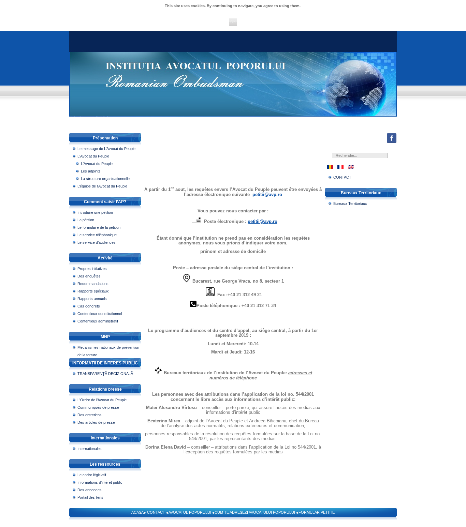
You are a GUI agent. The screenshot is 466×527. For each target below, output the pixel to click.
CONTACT (156, 512)
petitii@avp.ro (267, 194)
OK (233, 22)
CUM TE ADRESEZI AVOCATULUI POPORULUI (255, 512)
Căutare (386, 158)
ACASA (137, 512)
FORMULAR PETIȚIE (316, 512)
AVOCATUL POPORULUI (190, 512)
